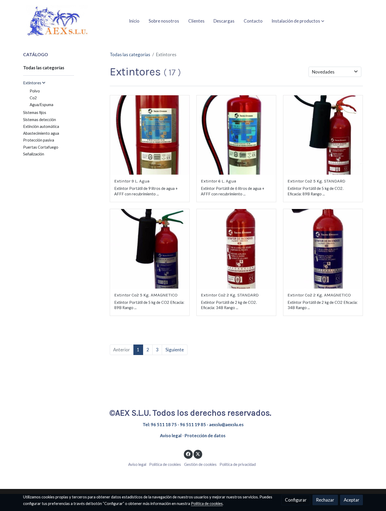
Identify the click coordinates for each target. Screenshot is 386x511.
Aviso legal (170, 435)
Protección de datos (205, 435)
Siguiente (174, 349)
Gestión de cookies (200, 464)
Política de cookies (165, 464)
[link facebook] (188, 453)
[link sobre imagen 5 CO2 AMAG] (150, 249)
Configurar (296, 500)
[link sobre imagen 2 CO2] (236, 249)
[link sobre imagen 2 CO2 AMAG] (323, 249)
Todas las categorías (130, 54)
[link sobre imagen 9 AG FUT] (150, 135)
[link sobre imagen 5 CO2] (323, 135)
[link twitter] (198, 453)
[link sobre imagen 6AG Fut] (236, 135)
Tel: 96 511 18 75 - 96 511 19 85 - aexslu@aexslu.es (193, 424)
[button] (298, 20)
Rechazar (325, 500)
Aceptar (351, 500)
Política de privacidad (238, 464)
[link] (56, 20)
